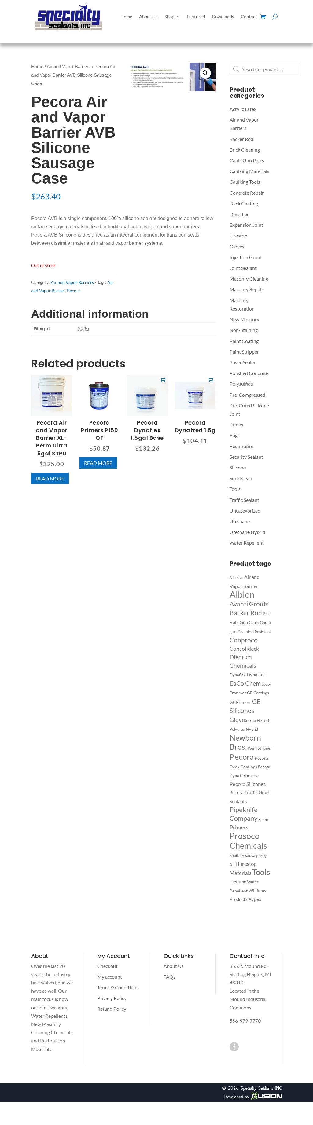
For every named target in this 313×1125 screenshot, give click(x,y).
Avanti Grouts (249, 604)
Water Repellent (247, 543)
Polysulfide (241, 384)
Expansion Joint (246, 225)
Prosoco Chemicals (248, 840)
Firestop (238, 235)
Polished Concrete (249, 373)
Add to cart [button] (163, 379)
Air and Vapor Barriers (69, 66)
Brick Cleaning (245, 150)
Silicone (238, 467)
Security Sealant (246, 457)
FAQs (169, 977)
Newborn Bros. (245, 742)
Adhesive (236, 577)
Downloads (223, 16)
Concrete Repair (247, 193)
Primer (237, 424)
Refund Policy (111, 1009)
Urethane (240, 521)
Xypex (255, 899)
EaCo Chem (245, 683)
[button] (205, 73)
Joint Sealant (243, 268)
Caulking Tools (245, 182)
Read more (50, 478)
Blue (267, 613)
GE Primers (240, 702)
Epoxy (266, 684)
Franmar (238, 692)
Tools (235, 489)
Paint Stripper (244, 352)
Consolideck (244, 648)
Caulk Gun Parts (247, 160)
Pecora (73, 290)
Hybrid (252, 729)
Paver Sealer (243, 362)
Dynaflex (238, 674)
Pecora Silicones (248, 784)
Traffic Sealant (244, 500)
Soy (263, 855)
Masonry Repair (246, 289)
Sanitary (237, 855)
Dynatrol (256, 674)
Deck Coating (244, 203)
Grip (252, 720)
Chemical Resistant (254, 631)
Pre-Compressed (247, 395)
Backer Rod (241, 139)
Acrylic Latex (243, 109)
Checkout (107, 966)
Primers (239, 827)
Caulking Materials (249, 171)
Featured (196, 16)
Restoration (242, 446)
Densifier (239, 214)
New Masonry (244, 319)
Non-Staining (244, 330)
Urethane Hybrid (247, 532)
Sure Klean (241, 478)
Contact (249, 16)
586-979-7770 (245, 1021)
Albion (242, 594)
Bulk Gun (239, 622)
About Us (148, 16)
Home (126, 16)
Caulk (254, 622)
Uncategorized (245, 510)
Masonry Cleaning (249, 278)
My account (109, 977)
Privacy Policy (112, 998)
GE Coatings (258, 692)
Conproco (244, 640)
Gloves (237, 246)
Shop (169, 16)
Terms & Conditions (117, 987)
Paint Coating (244, 341)
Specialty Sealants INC (261, 1088)
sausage (252, 855)
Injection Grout (246, 257)
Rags (235, 435)
